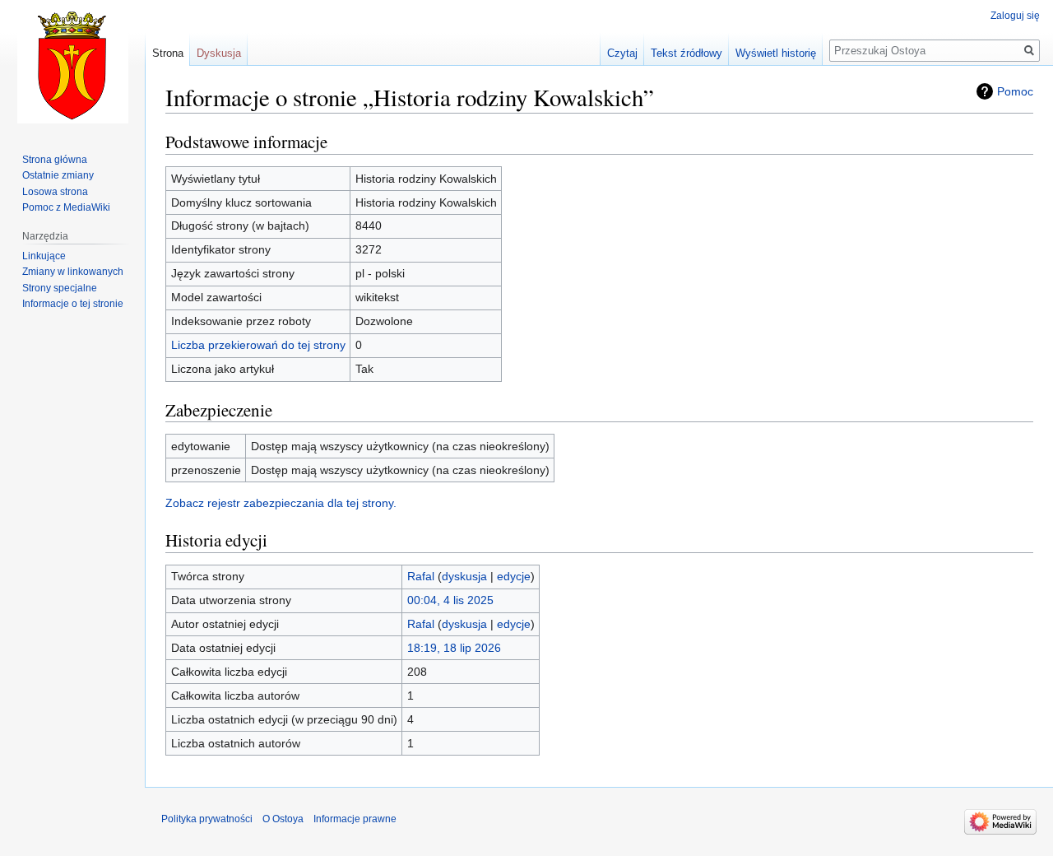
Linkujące (44, 256)
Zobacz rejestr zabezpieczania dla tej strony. (281, 502)
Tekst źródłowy (686, 53)
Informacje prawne (355, 819)
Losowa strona (55, 192)
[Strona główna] (72, 66)
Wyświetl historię (775, 53)
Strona (167, 53)
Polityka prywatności (207, 819)
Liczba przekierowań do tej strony (258, 344)
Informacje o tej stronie (72, 303)
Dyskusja (219, 53)
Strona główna (54, 159)
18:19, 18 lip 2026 (454, 647)
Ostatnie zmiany (58, 175)
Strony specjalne (59, 288)
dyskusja (464, 576)
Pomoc (1015, 91)
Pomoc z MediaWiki (66, 207)
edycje (514, 576)
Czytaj (622, 53)
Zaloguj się (1015, 15)
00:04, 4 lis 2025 (450, 600)
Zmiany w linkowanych (72, 271)
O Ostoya (283, 819)
